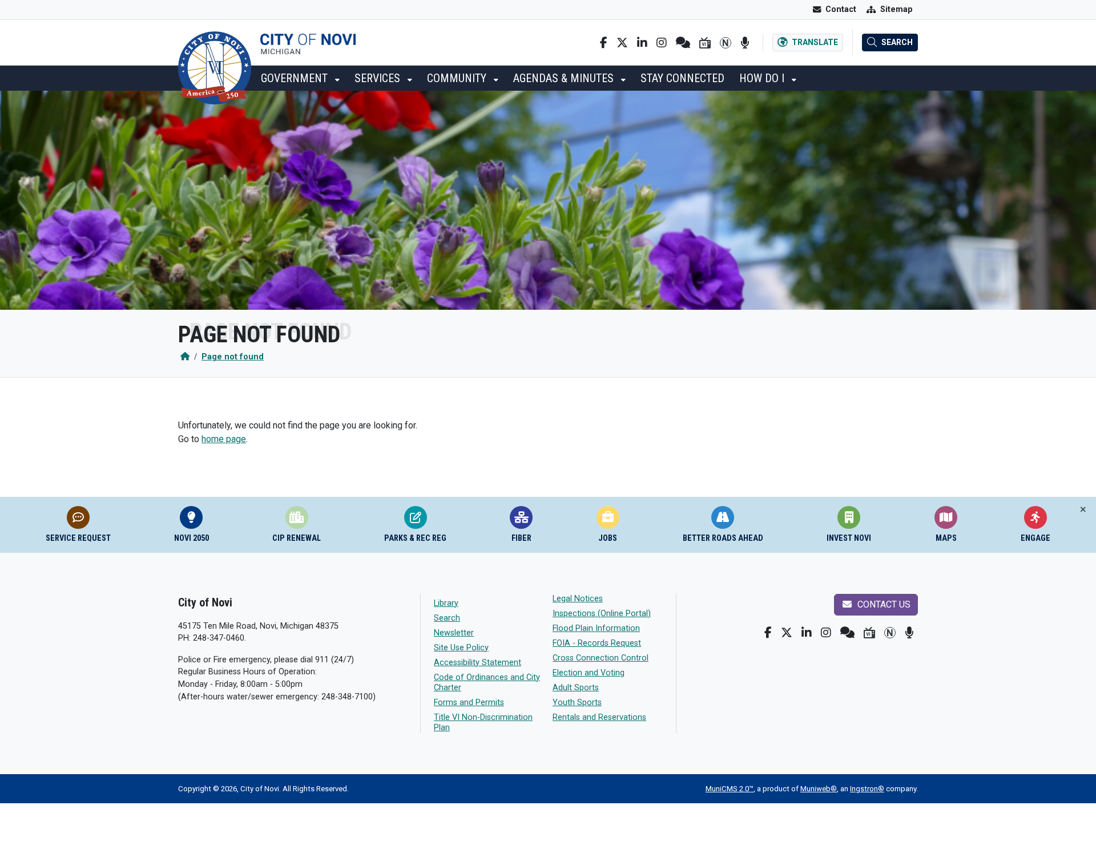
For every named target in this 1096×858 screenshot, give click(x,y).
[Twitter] (622, 42)
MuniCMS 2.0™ (730, 788)
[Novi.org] (725, 42)
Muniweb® (818, 788)
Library (446, 603)
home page (224, 439)
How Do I (763, 78)
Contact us (882, 604)
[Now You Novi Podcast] (744, 42)
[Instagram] (661, 42)
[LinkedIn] (642, 42)
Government (296, 78)
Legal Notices (578, 599)
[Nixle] (683, 42)
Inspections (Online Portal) (602, 613)
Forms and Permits (469, 702)
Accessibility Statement (477, 662)
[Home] (185, 357)
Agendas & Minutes (564, 78)
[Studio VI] (705, 42)
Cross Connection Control (600, 658)
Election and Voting (588, 673)
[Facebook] (603, 42)
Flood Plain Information (596, 628)
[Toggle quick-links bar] (1083, 510)
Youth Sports (577, 702)
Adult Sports (576, 688)
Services (378, 78)
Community (458, 78)
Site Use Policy (461, 648)
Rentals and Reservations (599, 717)
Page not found (233, 357)
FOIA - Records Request (597, 643)
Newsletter (454, 633)
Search (447, 618)
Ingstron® (867, 788)
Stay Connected (682, 78)
